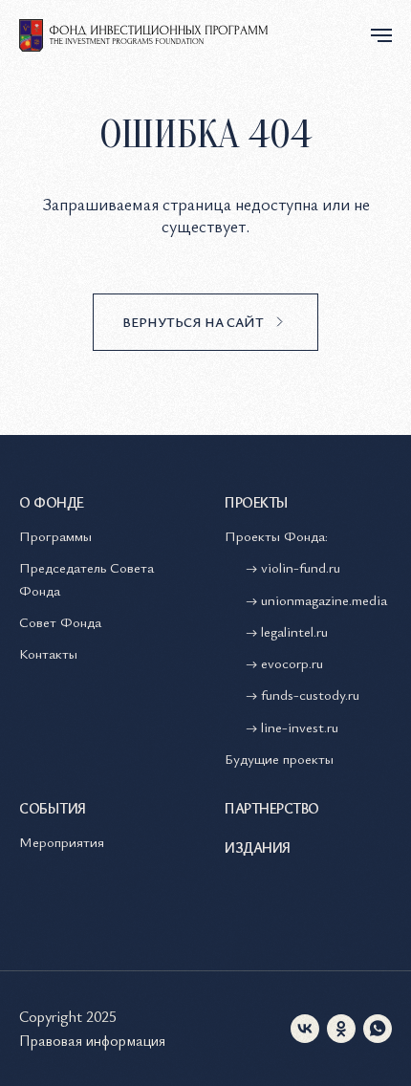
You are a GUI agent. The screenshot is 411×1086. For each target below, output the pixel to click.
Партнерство (272, 807)
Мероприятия (61, 841)
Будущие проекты (279, 758)
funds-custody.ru (310, 694)
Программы (55, 535)
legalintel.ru (296, 631)
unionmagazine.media (324, 599)
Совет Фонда (60, 621)
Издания (258, 847)
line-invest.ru (299, 726)
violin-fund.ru (300, 566)
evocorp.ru (292, 662)
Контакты (48, 652)
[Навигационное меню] (381, 35)
